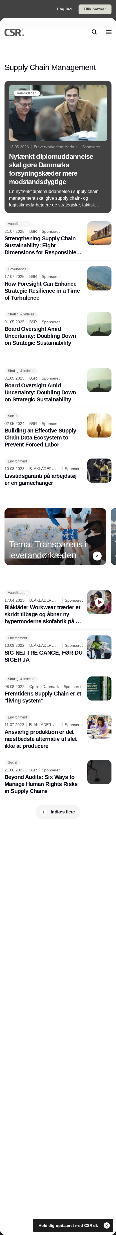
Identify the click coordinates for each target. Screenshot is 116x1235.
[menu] (108, 31)
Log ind (64, 9)
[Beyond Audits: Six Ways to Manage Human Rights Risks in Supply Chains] (58, 777)
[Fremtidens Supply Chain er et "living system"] (58, 690)
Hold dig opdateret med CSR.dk (69, 1225)
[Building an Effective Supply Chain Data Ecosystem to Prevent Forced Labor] (58, 430)
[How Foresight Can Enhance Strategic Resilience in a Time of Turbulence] (58, 283)
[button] (97, 556)
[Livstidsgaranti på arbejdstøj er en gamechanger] (58, 473)
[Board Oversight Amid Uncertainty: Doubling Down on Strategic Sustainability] (58, 329)
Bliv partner (95, 9)
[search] (94, 31)
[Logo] (14, 32)
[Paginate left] (9, 536)
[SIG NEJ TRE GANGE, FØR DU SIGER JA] (58, 649)
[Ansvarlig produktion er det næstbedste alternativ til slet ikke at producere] (58, 732)
